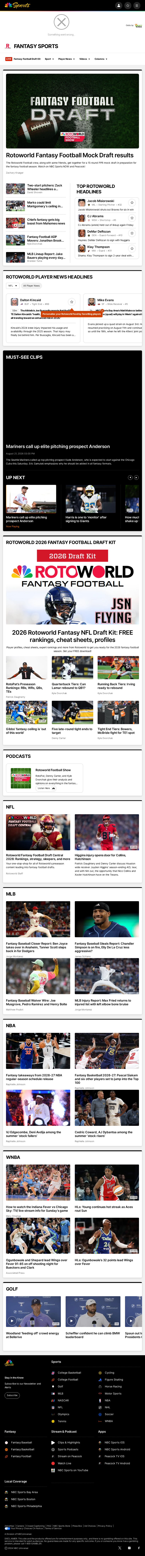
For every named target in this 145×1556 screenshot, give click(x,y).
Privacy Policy (105, 1526)
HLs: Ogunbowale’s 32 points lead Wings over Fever (104, 1262)
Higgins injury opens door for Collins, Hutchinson (100, 857)
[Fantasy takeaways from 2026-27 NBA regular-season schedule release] (38, 1051)
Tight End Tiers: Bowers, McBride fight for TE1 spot (116, 731)
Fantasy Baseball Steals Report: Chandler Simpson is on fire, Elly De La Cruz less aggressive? (104, 947)
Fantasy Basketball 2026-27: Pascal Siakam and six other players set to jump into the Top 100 (107, 1078)
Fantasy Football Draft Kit (23, 59)
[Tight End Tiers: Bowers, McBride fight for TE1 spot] (118, 712)
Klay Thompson (98, 247)
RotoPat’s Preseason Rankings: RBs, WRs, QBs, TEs (24, 687)
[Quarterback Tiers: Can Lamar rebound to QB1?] (72, 667)
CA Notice (38, 1528)
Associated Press (15, 1273)
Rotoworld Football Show (53, 770)
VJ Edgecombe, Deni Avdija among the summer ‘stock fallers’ (33, 1134)
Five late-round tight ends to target (72, 731)
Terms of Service (53, 1528)
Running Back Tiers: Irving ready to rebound (116, 686)
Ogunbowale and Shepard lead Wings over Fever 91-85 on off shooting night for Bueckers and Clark (36, 1263)
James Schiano (83, 956)
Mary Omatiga (13, 1216)
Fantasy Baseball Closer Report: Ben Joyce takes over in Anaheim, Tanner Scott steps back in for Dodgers (37, 947)
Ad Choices (90, 1526)
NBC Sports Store (61, 1526)
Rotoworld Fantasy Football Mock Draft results (70, 155)
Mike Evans (105, 300)
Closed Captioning (35, 1526)
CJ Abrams (95, 216)
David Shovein (34, 192)
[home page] (17, 5)
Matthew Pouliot (14, 1009)
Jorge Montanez (14, 956)
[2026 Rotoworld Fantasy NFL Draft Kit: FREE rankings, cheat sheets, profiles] (72, 587)
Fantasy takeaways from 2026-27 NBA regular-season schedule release (34, 1077)
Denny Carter (59, 738)
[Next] (136, 477)
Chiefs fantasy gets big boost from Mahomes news (46, 221)
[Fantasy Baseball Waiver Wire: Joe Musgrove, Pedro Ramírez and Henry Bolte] (38, 976)
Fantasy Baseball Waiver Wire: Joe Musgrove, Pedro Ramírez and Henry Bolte (36, 1002)
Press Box (77, 1526)
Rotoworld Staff (14, 873)
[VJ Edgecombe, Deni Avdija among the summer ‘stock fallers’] (38, 1108)
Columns (99, 59)
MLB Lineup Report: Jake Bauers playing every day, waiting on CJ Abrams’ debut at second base (45, 255)
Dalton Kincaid (30, 300)
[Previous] (130, 477)
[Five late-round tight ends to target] (72, 712)
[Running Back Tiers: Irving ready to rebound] (118, 667)
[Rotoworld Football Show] (21, 778)
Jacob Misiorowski (100, 201)
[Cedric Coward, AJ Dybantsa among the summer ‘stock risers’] (107, 1108)
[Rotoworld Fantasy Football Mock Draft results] (72, 111)
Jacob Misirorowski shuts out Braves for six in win (106, 209)
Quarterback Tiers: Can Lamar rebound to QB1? (69, 686)
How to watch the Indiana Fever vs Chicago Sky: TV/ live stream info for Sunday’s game (37, 1208)
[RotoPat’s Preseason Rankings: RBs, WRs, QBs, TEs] (26, 667)
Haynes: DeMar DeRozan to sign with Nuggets (104, 240)
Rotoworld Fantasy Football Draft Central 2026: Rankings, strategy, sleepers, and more (38, 857)
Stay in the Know (14, 1377)
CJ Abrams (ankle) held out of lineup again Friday (106, 225)
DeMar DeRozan (99, 231)
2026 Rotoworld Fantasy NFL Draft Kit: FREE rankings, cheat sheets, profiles (72, 636)
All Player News (31, 285)
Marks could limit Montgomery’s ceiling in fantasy (43, 204)
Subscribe (12, 1395)
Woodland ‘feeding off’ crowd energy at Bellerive (32, 1335)
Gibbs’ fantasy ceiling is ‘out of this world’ (26, 731)
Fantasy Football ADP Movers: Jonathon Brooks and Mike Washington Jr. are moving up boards (45, 238)
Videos (83, 59)
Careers (20, 1526)
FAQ (49, 1526)
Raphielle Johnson (15, 1084)
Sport (48, 59)
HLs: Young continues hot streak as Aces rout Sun (104, 1208)
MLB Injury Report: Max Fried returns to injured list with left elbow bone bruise (103, 1002)
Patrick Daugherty (15, 697)
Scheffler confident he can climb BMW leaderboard (93, 1335)
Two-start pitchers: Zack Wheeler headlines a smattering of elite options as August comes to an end (46, 187)
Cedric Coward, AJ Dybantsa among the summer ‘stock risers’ (103, 1134)
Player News (65, 59)
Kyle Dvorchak (34, 243)
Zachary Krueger (15, 172)
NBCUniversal (24, 1534)
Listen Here (44, 788)
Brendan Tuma (34, 261)
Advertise (9, 1526)
